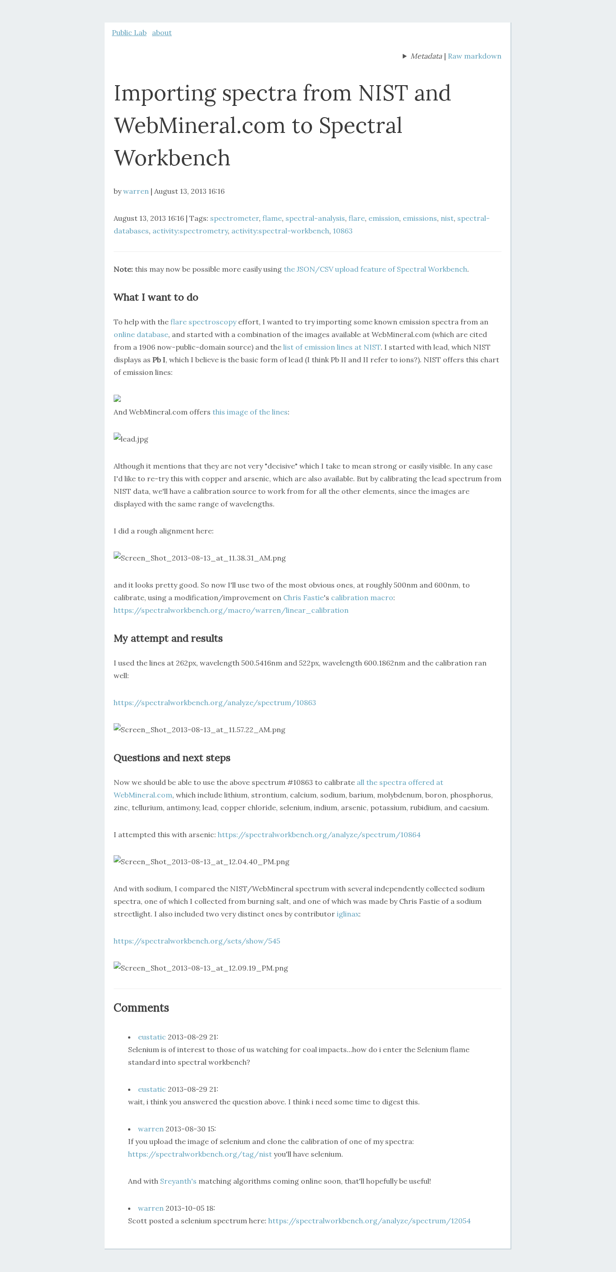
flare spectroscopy (203, 321)
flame (272, 218)
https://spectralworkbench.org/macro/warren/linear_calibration (231, 610)
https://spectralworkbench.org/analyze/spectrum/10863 (215, 702)
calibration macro (362, 597)
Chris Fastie (303, 597)
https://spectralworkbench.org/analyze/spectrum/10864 (319, 834)
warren (136, 191)
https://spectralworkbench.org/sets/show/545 (197, 940)
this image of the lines (250, 411)
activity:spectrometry (190, 230)
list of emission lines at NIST (332, 346)
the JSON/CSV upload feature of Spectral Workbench (375, 269)
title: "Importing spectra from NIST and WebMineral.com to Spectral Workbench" (422, 56)
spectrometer (234, 218)
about (162, 32)
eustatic (152, 1036)
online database (141, 334)
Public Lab (129, 32)
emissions (420, 218)
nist (447, 218)
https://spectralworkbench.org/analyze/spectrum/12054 (369, 1220)
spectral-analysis (315, 218)
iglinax (348, 913)
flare (357, 218)
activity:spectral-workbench (280, 230)
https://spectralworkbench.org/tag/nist (200, 1153)
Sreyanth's (178, 1180)
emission (383, 218)
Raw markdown (474, 55)
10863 (343, 230)
